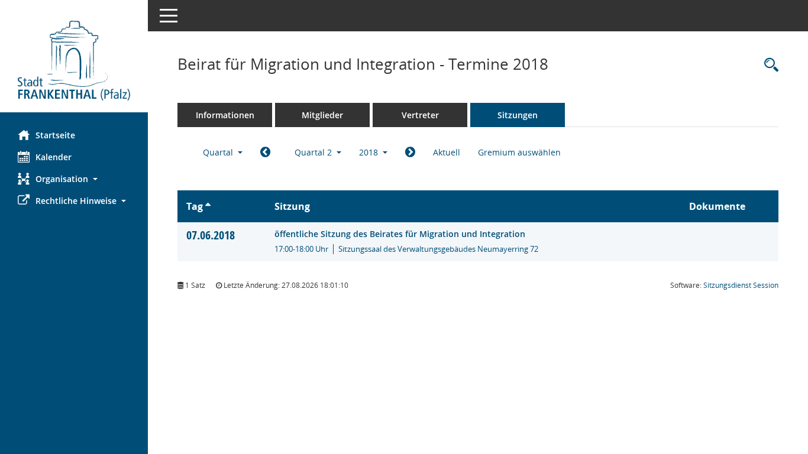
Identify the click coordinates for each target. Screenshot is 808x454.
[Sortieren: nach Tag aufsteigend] (208, 206)
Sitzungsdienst (740, 285)
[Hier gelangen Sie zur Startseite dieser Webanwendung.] (74, 60)
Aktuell (446, 152)
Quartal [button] (219, 152)
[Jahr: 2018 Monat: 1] (265, 152)
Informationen (225, 115)
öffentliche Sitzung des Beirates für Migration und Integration (399, 233)
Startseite (55, 135)
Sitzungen (517, 115)
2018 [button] (369, 152)
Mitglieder (322, 115)
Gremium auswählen (519, 152)
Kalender (53, 157)
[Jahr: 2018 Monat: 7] (410, 152)
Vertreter (420, 115)
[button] (74, 179)
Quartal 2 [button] (314, 152)
